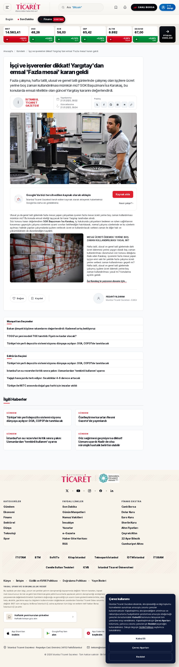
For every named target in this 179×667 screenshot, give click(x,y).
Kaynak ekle (123, 194)
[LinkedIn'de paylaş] (118, 105)
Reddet (140, 656)
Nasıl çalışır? (126, 203)
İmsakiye (68, 522)
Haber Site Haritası (74, 538)
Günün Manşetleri (73, 512)
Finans (7, 517)
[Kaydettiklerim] (116, 7)
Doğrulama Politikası (75, 580)
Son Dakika (69, 506)
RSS (64, 543)
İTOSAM (158, 557)
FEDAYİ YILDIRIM (115, 296)
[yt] (78, 491)
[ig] (89, 491)
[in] (112, 491)
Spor (6, 538)
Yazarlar (67, 528)
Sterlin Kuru (129, 522)
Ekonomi (9, 512)
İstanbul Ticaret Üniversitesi (115, 567)
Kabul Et (140, 638)
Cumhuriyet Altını (132, 543)
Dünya (7, 528)
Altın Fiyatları (129, 528)
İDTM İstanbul (135, 557)
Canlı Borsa (128, 506)
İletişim (20, 580)
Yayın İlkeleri (99, 580)
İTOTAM (21, 557)
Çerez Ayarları (140, 647)
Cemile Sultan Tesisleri (60, 567)
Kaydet (39, 298)
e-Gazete (68, 533)
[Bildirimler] (125, 7)
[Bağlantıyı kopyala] (131, 105)
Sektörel (9, 522)
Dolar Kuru (128, 512)
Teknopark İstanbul (106, 557)
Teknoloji (9, 533)
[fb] (100, 491)
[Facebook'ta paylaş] (104, 105)
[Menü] (7, 7)
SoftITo (54, 557)
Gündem (20, 51)
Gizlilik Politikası (146, 627)
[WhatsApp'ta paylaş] (111, 105)
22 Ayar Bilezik (130, 538)
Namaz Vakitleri (72, 517)
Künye (7, 580)
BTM (38, 557)
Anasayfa (8, 51)
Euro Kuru (127, 517)
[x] (67, 491)
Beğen (20, 298)
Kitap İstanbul (76, 557)
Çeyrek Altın (129, 533)
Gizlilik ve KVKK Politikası (43, 580)
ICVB (86, 567)
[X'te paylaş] (97, 105)
